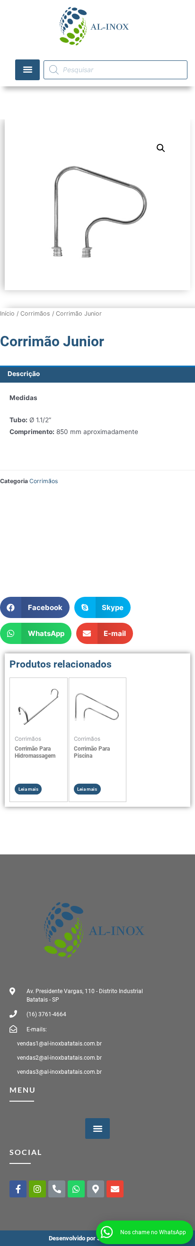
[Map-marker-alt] (95, 1188)
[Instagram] (37, 1188)
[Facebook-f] (18, 1188)
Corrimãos (35, 313)
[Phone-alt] (56, 1188)
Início (7, 313)
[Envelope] (115, 1188)
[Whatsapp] (76, 1188)
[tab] (97, 374)
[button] (27, 69)
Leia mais (28, 789)
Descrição (24, 373)
